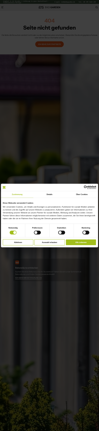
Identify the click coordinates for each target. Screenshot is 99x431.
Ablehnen (18, 242)
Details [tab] (50, 194)
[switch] (37, 233)
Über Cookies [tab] (82, 194)
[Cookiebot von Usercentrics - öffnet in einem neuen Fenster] (85, 187)
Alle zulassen (81, 242)
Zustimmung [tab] (17, 194)
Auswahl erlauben (49, 242)
